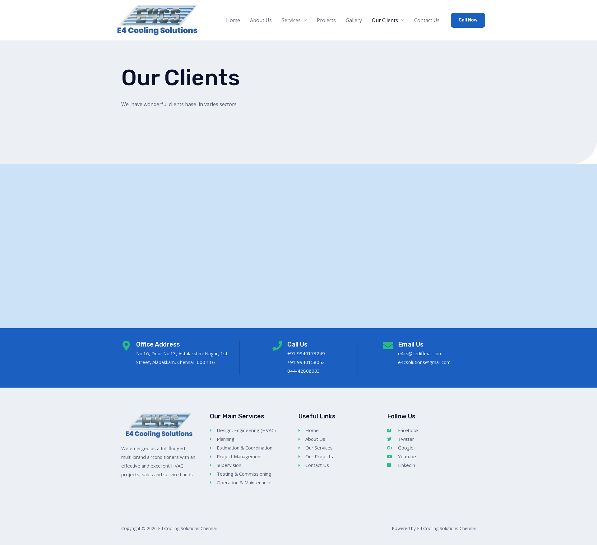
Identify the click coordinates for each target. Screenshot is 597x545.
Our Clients (385, 20)
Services (291, 20)
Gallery (354, 20)
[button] (468, 20)
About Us (261, 20)
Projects (326, 20)
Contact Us (427, 20)
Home (233, 20)
